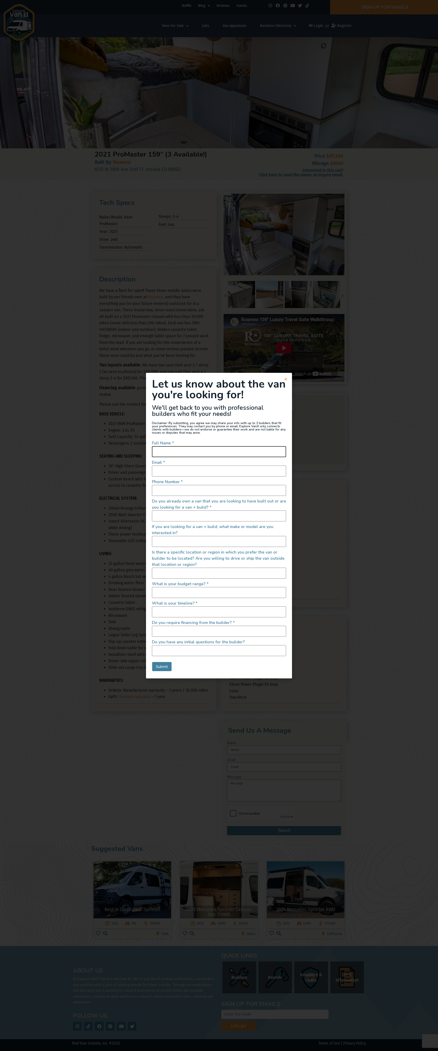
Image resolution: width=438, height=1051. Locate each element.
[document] (219, 525)
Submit (162, 666)
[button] (285, 379)
